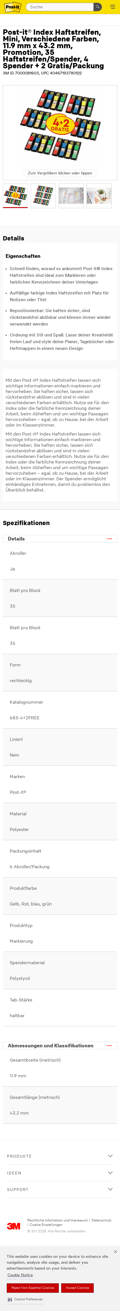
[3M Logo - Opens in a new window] (12, 7)
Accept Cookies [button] (77, 1288)
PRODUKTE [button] (19, 1156)
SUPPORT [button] (18, 1189)
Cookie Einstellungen (46, 1225)
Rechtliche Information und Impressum (57, 1220)
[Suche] (97, 7)
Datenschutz (101, 1220)
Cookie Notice (20, 1275)
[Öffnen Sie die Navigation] (112, 7)
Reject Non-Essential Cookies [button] (32, 1288)
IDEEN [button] (14, 1172)
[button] (25, 1299)
